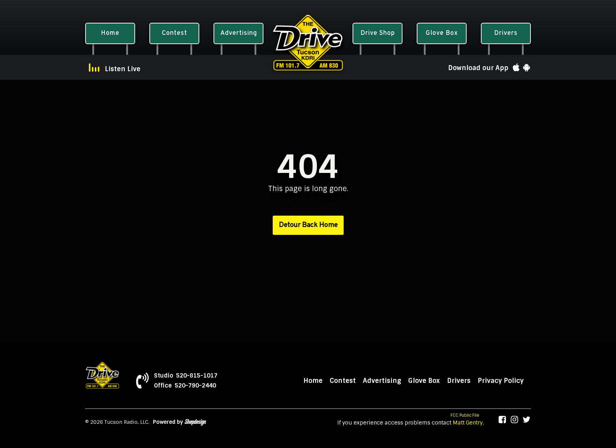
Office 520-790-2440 (185, 386)
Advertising (382, 380)
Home (313, 380)
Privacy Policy (501, 380)
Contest (343, 380)
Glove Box (424, 380)
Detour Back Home (308, 225)
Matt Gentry (468, 422)
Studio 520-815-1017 (185, 376)
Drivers (459, 380)
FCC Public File (465, 415)
